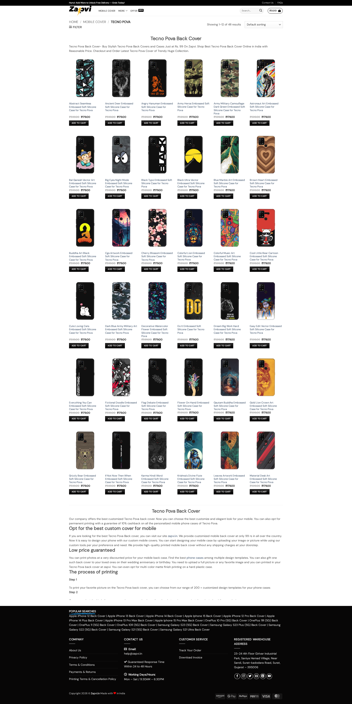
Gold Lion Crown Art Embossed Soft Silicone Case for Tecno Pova (263, 406)
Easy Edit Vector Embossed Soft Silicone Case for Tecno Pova (266, 330)
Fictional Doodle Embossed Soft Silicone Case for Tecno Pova (121, 406)
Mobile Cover (107, 10)
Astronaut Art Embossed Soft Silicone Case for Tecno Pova (264, 107)
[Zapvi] (80, 11)
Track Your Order (190, 650)
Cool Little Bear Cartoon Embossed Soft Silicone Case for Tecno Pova (264, 256)
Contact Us (268, 2)
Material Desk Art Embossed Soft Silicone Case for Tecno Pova (263, 479)
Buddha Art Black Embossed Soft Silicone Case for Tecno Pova (82, 256)
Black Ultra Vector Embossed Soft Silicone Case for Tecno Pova (191, 183)
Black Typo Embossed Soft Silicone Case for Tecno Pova (156, 183)
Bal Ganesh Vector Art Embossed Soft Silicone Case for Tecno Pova (82, 183)
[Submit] (261, 11)
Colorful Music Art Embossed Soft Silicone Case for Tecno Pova (227, 256)
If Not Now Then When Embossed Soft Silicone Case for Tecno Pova (118, 479)
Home (73, 22)
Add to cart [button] (79, 123)
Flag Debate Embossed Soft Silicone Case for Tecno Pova (154, 406)
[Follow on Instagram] (244, 676)
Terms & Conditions (82, 665)
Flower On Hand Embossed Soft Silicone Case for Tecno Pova (193, 406)
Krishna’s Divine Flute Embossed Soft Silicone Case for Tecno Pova (191, 479)
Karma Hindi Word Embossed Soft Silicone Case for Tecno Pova (154, 479)
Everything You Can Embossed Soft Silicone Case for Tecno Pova (82, 406)
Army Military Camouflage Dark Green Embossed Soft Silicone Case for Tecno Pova (229, 108)
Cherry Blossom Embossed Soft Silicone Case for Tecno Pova (157, 256)
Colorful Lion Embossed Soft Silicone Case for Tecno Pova (191, 256)
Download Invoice (190, 657)
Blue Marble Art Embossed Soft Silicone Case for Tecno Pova (229, 183)
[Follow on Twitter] (250, 676)
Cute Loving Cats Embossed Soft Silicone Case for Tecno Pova (82, 330)
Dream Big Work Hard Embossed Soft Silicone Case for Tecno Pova (227, 330)
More (121, 10)
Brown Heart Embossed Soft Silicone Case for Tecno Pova (263, 183)
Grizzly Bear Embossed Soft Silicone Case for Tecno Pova (82, 479)
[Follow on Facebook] (237, 676)
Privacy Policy (78, 657)
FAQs (280, 2)
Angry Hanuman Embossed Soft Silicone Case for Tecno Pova (157, 107)
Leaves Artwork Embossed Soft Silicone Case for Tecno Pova (229, 479)
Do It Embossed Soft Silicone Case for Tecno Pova (190, 330)
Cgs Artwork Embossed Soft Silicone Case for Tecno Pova (118, 256)
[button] (275, 11)
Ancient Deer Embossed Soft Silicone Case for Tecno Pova (119, 107)
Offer (134, 10)
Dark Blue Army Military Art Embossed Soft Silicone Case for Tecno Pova (121, 330)
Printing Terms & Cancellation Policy (92, 679)
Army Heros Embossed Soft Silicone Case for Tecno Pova (193, 107)
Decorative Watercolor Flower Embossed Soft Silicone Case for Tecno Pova (154, 331)
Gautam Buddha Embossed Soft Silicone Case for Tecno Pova (230, 406)
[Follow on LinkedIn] (263, 676)
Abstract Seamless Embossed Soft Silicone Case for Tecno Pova (82, 107)
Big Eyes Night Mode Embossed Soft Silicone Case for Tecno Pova (118, 183)
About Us (75, 650)
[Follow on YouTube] (269, 676)
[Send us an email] (257, 676)
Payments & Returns (82, 672)
